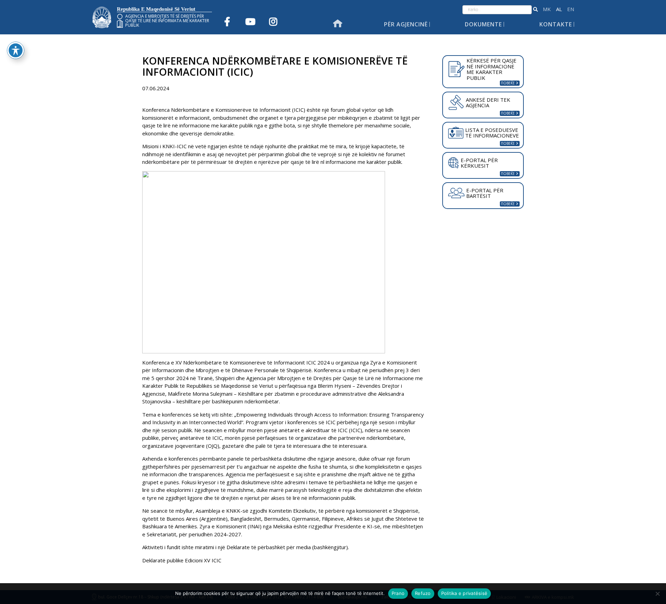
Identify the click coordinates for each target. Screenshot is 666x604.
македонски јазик (547, 9)
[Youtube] (250, 21)
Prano (398, 593)
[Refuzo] (657, 593)
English (570, 9)
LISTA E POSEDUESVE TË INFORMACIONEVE (492, 132)
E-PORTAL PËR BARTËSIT (484, 193)
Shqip (559, 9)
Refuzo (423, 593)
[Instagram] (273, 21)
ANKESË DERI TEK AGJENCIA (488, 102)
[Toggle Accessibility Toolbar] (15, 50)
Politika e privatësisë (464, 593)
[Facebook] (227, 21)
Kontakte (555, 24)
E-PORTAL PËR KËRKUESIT (479, 163)
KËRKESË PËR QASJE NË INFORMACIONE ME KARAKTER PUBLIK (491, 69)
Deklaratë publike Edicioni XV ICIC (181, 560)
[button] (535, 9)
